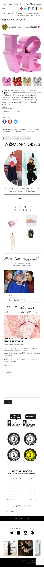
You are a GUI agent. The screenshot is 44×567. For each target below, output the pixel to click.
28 (30, 494)
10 (14, 489)
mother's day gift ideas (17, 129)
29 (34, 494)
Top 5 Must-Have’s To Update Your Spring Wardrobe (21, 13)
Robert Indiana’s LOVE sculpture (21, 100)
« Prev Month (9, 500)
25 (18, 494)
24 (14, 494)
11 (18, 489)
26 (22, 494)
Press (30, 518)
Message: (7, 372)
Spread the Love (14, 20)
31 (14, 496)
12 (22, 489)
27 (26, 494)
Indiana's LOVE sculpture (24, 132)
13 (26, 489)
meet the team (16, 518)
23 (10, 494)
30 (10, 496)
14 (30, 489)
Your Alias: (8, 365)
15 (34, 489)
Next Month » (33, 500)
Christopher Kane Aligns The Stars (29, 15)
